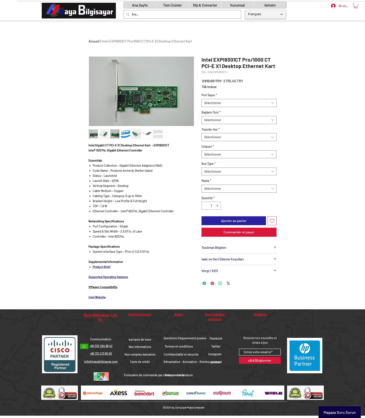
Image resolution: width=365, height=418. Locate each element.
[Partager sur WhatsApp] (220, 283)
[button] (356, 5)
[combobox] (239, 103)
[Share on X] (228, 283)
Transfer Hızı (210, 129)
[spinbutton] (211, 205)
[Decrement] (204, 205)
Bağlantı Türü (211, 112)
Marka (206, 181)
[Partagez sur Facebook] (204, 283)
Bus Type (209, 163)
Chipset (208, 146)
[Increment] (217, 205)
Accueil (94, 41)
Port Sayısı (209, 95)
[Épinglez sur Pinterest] (212, 283)
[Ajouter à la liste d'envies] (272, 220)
